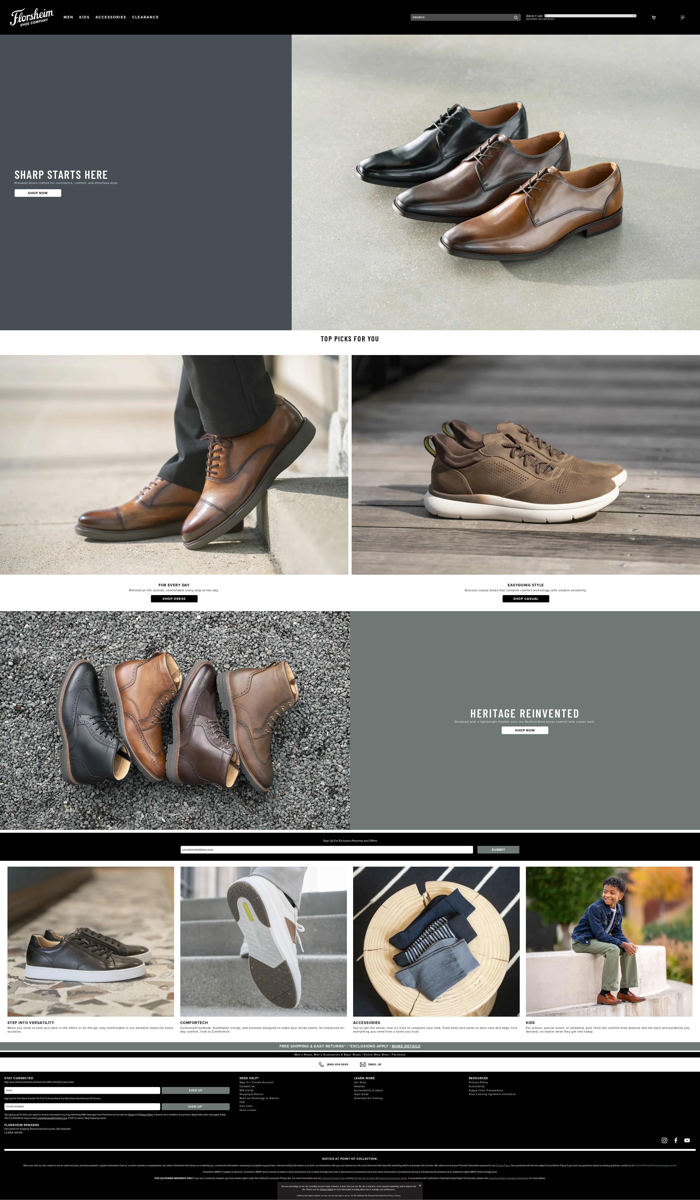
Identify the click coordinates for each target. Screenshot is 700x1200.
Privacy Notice (326, 1189)
